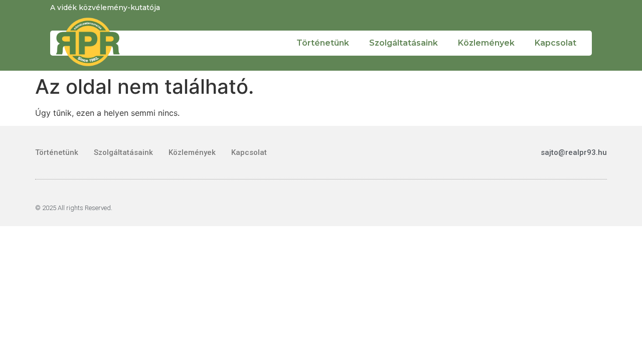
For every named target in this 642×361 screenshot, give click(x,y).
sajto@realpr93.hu (574, 152)
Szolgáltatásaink (403, 43)
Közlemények (486, 43)
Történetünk (322, 43)
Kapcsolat (555, 43)
